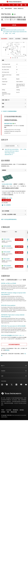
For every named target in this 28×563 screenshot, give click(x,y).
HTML (13, 33)
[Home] (14, 2)
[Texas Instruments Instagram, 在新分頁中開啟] (2, 385)
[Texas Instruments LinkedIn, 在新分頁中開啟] (16, 385)
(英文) (6, 33)
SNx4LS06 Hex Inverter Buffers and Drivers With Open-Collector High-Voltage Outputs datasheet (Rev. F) (15, 31)
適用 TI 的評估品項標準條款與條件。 (9, 219)
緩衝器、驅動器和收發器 (19, 8)
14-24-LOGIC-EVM (7, 184)
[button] (3, 4)
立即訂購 (14, 25)
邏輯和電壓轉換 (8, 8)
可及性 (2, 409)
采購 (2, 376)
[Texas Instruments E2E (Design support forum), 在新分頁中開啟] (21, 385)
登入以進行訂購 (6, 200)
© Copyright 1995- (6, 415)
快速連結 (3, 370)
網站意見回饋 (14, 411)
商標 (8, 411)
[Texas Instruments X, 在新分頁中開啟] (11, 385)
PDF (10, 33)
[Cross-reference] (13, 4)
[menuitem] (9, 4)
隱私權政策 (15, 409)
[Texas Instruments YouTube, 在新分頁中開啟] (26, 385)
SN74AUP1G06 (8, 123)
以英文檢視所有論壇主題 (14, 344)
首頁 (2, 8)
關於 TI (2, 365)
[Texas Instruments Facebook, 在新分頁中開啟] (7, 385)
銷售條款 (22, 409)
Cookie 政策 (8, 409)
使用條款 (7, 350)
